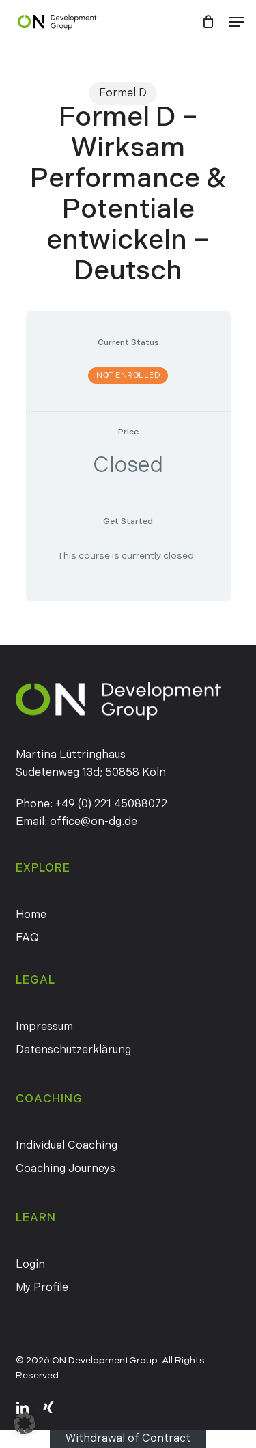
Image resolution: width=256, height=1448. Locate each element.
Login (30, 1264)
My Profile (42, 1287)
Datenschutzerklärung (73, 1050)
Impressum (44, 1026)
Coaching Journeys (65, 1168)
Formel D (123, 93)
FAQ (27, 938)
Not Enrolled (128, 375)
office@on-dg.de (93, 822)
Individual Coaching (66, 1145)
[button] (236, 22)
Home (31, 914)
